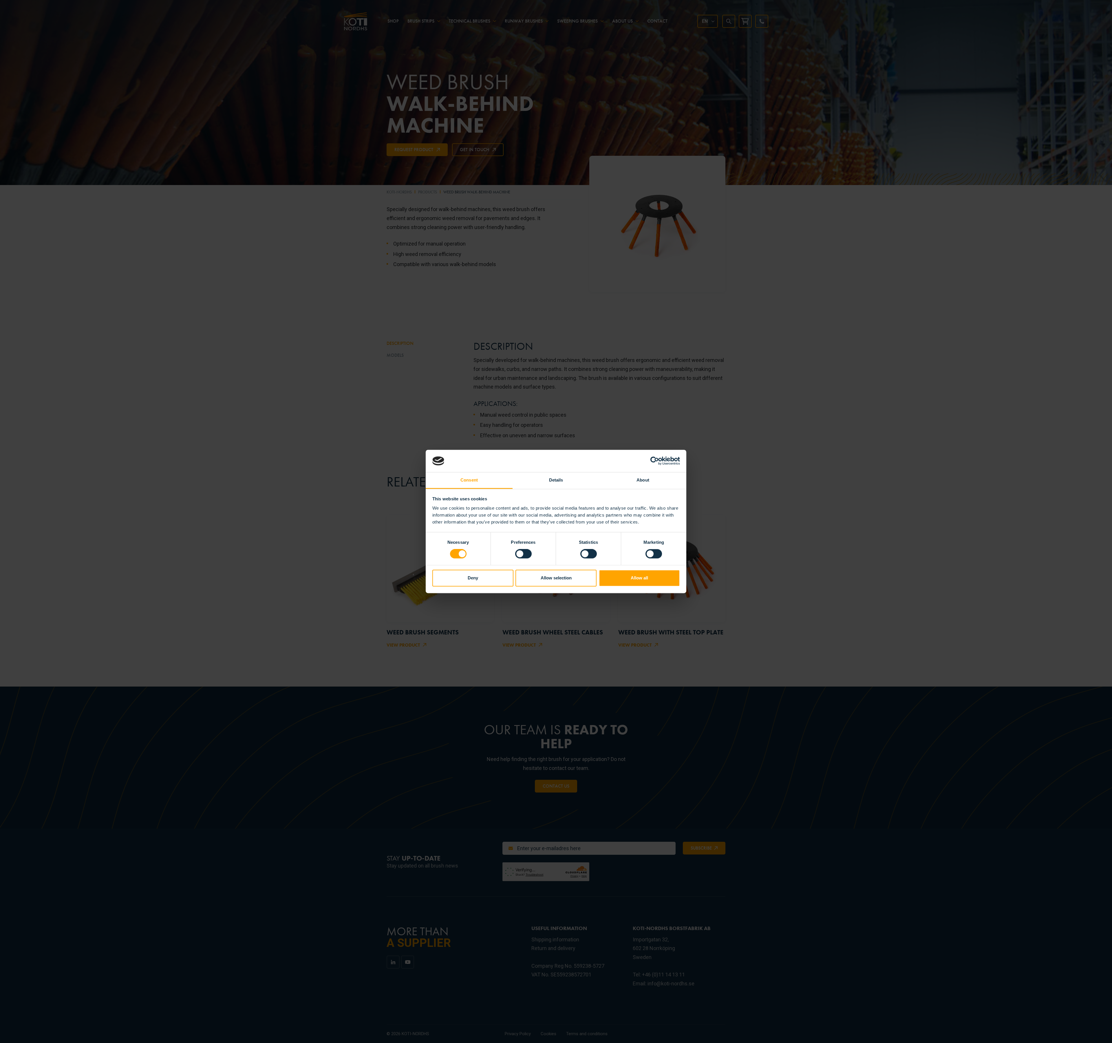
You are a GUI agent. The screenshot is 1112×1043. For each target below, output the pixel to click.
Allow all (639, 577)
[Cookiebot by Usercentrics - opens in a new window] (654, 461)
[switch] (523, 554)
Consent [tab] (469, 479)
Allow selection (556, 577)
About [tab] (643, 479)
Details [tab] (556, 479)
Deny (473, 577)
